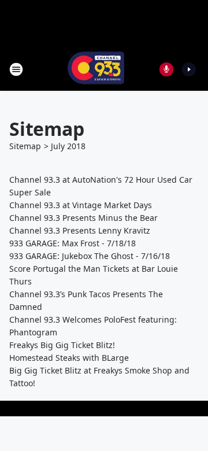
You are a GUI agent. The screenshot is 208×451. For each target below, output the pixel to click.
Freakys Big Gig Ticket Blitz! (62, 344)
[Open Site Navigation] (16, 69)
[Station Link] (96, 69)
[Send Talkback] (166, 69)
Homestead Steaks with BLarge (69, 357)
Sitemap (25, 146)
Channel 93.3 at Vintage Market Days (80, 204)
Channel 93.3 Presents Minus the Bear (83, 217)
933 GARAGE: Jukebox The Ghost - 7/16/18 (89, 255)
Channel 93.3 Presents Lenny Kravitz (79, 230)
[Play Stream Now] (189, 69)
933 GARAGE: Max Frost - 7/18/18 (72, 243)
